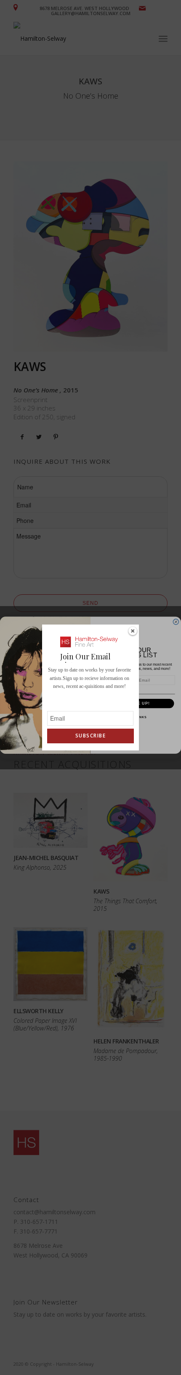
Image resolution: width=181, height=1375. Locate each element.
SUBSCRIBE (90, 735)
